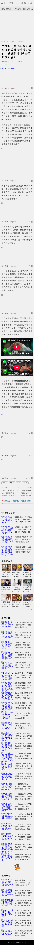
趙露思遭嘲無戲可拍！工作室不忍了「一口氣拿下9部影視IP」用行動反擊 (23, 727)
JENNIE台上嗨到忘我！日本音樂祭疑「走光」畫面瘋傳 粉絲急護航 (27, 604)
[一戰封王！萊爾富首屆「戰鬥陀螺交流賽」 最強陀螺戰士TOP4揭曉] (7, 766)
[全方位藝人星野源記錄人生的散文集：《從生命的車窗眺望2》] (7, 625)
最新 (3, 9)
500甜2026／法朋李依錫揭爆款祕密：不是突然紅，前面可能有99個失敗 (23, 797)
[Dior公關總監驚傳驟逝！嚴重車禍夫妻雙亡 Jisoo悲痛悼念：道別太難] (7, 893)
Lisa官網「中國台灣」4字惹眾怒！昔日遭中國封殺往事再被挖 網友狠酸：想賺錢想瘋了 (24, 737)
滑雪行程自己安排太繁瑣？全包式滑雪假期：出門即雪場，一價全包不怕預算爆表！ (27, 589)
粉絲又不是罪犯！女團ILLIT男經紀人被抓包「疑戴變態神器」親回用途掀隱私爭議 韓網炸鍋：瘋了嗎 (23, 708)
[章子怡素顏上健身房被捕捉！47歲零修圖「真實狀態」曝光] (7, 933)
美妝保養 (26, 9)
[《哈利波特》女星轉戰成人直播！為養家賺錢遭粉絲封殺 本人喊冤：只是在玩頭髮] (7, 746)
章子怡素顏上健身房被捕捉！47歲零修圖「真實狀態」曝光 (23, 933)
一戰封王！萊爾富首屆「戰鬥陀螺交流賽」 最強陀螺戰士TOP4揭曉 (23, 766)
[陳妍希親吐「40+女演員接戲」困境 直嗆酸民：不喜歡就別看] (7, 857)
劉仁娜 (25, 483)
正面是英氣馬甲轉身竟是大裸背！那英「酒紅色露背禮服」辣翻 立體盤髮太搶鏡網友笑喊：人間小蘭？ (23, 849)
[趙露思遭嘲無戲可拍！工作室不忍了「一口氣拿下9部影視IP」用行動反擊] (7, 726)
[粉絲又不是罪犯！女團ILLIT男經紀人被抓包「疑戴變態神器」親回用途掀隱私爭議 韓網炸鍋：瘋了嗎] (7, 706)
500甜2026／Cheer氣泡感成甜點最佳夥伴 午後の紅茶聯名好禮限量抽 (23, 828)
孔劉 (18, 483)
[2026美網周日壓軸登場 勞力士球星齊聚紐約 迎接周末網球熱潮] (7, 817)
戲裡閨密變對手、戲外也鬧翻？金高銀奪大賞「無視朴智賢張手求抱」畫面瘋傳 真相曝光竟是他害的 (23, 552)
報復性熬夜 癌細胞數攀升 (5, 589)
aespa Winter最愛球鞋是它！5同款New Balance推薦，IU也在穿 (23, 717)
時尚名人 (9, 9)
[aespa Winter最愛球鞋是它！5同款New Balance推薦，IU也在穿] (7, 716)
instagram (11, 88)
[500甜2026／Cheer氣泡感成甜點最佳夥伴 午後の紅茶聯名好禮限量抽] (7, 827)
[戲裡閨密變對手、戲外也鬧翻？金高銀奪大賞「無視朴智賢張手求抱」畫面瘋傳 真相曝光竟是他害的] (7, 550)
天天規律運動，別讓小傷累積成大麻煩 (27, 574)
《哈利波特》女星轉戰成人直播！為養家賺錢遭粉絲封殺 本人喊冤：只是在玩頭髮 (23, 747)
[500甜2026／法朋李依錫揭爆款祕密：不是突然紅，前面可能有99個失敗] (7, 797)
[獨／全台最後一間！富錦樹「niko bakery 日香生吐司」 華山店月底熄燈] (7, 635)
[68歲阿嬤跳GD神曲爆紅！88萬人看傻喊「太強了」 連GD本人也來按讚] (7, 903)
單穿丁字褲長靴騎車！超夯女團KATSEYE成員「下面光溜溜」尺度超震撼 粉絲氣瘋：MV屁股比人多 (16, 604)
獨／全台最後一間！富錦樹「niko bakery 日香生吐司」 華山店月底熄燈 (23, 636)
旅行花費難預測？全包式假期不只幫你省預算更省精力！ (5, 574)
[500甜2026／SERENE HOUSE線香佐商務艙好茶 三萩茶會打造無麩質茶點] (7, 837)
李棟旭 (4, 483)
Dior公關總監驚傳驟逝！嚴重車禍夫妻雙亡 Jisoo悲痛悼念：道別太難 (24, 894)
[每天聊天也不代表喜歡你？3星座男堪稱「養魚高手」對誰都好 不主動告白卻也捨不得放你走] (7, 675)
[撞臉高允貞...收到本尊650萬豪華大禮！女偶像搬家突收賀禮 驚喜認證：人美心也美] (7, 530)
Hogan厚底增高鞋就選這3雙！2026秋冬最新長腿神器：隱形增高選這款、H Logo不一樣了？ (23, 698)
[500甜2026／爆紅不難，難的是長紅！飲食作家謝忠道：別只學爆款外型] (7, 787)
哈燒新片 (20, 41)
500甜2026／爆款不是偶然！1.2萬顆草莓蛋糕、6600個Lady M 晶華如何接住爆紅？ (23, 807)
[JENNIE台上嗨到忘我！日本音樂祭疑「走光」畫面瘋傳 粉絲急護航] (7, 913)
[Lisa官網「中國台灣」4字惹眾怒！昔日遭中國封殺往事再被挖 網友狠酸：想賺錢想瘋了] (7, 736)
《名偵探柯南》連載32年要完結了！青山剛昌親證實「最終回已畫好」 (23, 924)
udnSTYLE (4, 41)
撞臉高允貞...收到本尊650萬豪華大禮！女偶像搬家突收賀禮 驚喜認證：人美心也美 (23, 530)
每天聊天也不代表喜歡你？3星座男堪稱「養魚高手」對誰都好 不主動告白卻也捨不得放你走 (23, 678)
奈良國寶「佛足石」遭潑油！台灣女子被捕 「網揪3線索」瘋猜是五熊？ (23, 540)
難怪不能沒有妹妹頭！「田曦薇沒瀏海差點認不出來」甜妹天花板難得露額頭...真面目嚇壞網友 (16, 574)
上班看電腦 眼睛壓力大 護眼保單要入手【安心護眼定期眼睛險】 (5, 604)
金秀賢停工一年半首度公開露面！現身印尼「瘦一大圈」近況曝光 (23, 519)
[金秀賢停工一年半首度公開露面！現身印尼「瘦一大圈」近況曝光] (7, 520)
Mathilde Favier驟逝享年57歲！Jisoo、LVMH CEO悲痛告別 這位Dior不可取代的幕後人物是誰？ (16, 589)
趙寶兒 (12, 483)
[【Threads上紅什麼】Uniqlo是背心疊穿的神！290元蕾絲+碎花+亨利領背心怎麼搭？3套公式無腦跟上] (7, 756)
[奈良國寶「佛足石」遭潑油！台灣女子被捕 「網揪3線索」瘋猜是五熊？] (7, 540)
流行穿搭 (18, 9)
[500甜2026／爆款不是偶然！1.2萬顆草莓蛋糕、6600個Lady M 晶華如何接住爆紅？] (7, 807)
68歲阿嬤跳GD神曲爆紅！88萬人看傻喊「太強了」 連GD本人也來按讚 (23, 904)
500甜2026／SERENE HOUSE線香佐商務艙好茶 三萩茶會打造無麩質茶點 (23, 838)
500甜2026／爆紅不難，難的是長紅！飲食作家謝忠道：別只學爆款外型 (23, 787)
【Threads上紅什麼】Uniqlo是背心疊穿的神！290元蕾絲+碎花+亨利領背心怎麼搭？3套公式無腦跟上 (23, 758)
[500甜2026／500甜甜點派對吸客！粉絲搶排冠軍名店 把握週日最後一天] (7, 776)
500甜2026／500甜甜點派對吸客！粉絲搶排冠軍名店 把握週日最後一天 (23, 777)
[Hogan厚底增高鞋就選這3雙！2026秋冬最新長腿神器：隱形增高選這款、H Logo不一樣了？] (7, 696)
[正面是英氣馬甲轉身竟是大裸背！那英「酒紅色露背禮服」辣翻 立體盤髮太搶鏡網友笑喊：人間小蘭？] (7, 847)
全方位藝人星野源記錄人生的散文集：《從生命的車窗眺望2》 (23, 624)
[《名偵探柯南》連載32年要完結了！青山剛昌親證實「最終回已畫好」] (7, 923)
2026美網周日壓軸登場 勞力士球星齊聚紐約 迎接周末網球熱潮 (23, 816)
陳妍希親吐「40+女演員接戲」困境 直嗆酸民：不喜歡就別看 (23, 857)
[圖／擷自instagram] (17, 77)
